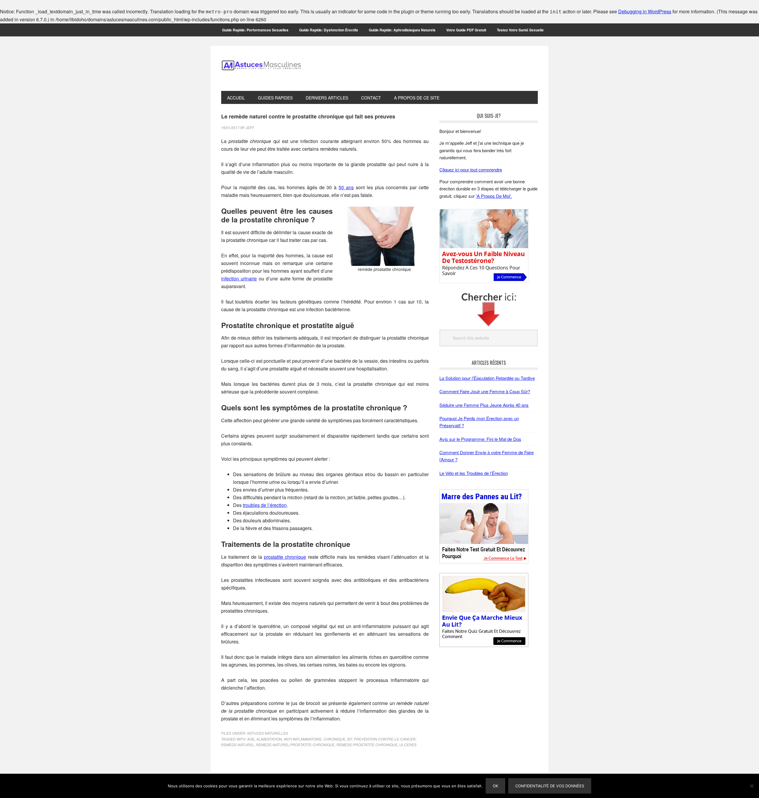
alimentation (269, 738)
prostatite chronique (285, 556)
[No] (752, 786)
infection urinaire (239, 278)
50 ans (346, 187)
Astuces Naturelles (267, 733)
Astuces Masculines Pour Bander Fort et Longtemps (261, 68)
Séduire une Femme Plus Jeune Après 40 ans (484, 405)
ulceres (408, 744)
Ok (495, 785)
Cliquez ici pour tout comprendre (470, 169)
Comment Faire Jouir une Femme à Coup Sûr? (484, 391)
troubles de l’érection (265, 505)
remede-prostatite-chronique (367, 744)
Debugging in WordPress (644, 11)
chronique (334, 738)
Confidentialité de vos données (549, 785)
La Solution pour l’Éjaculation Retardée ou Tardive (487, 378)
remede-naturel (237, 744)
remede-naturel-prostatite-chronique (295, 744)
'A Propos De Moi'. (494, 196)
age (251, 738)
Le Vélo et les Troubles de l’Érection (473, 473)
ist (349, 738)
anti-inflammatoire (303, 738)
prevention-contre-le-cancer (385, 738)
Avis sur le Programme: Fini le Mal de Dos (480, 439)
